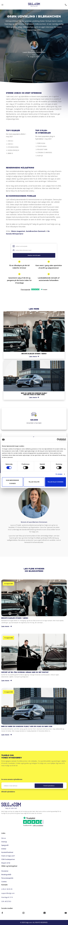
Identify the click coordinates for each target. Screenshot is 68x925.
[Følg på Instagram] (23, 913)
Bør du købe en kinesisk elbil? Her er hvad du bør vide (26, 726)
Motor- (14, 231)
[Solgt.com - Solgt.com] (34, 5)
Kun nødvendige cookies (12, 482)
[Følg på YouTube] (66, 913)
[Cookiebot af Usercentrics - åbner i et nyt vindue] (58, 439)
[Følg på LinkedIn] (45, 913)
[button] (2, 5)
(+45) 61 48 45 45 (6, 889)
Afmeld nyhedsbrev (8, 792)
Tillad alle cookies (55, 482)
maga (19, 231)
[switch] (25, 467)
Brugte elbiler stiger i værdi (14, 618)
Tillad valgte (34, 482)
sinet (23, 231)
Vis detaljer (59, 474)
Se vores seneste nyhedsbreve (11, 779)
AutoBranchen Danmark (35, 231)
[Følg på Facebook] (2, 913)
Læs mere (33, 356)
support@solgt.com (8, 893)
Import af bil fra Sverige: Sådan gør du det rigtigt (25, 672)
